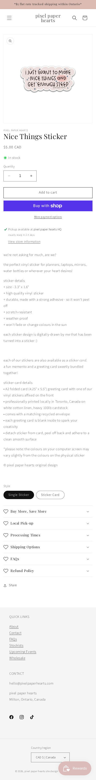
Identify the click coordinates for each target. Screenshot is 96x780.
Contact (15, 632)
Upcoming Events (22, 651)
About (14, 626)
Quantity (9, 166)
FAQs (13, 639)
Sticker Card (50, 495)
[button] (9, 18)
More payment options (48, 217)
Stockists (16, 645)
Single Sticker (18, 495)
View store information (24, 241)
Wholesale (17, 658)
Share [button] (13, 585)
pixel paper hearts (34, 771)
